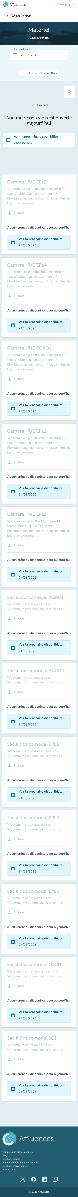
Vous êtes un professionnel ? (25, 1152)
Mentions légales (11, 1159)
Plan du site (8, 1169)
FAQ (4, 1155)
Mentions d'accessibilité (15, 1166)
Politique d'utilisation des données (20, 1162)
